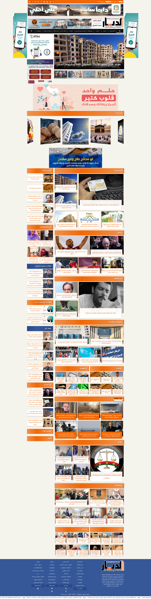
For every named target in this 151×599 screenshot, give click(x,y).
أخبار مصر (112, 31)
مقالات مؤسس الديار (43, 302)
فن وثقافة (90, 31)
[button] (57, 52)
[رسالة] (75, 158)
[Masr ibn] (40, 73)
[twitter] (50, 1)
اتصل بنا (79, 588)
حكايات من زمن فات (38, 571)
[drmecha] (75, 33)
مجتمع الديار (51, 580)
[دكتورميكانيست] (59, 24)
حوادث (97, 31)
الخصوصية (38, 585)
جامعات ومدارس (66, 577)
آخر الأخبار (47, 385)
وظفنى (80, 582)
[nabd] (41, 1)
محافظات (118, 486)
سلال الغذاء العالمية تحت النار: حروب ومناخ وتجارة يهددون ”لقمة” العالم (43, 597)
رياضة (104, 31)
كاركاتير (80, 577)
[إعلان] (20, 35)
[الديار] (131, 35)
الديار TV (119, 113)
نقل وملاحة (66, 582)
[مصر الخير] (75, 97)
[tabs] (29, 1)
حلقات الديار (63, 31)
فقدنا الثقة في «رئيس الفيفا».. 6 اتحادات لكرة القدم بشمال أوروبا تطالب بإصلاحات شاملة (99, 597)
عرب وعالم (56, 31)
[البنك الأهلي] (75, 10)
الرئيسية (79, 562)
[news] (44, 1)
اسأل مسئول (80, 585)
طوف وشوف (52, 582)
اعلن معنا (52, 585)
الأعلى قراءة (46, 171)
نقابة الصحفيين (37, 582)
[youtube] (47, 1)
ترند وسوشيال (45, 227)
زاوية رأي (48, 328)
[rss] (38, 1)
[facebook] (53, 1)
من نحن (66, 585)
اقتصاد (71, 31)
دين (120, 529)
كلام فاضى (66, 580)
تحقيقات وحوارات (47, 31)
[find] (35, 1)
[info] (32, 1)
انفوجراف (79, 580)
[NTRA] (40, 49)
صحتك (84, 529)
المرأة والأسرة (38, 568)
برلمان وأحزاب (80, 574)
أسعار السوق (38, 580)
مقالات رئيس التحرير (80, 31)
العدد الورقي (65, 571)
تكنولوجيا (38, 31)
